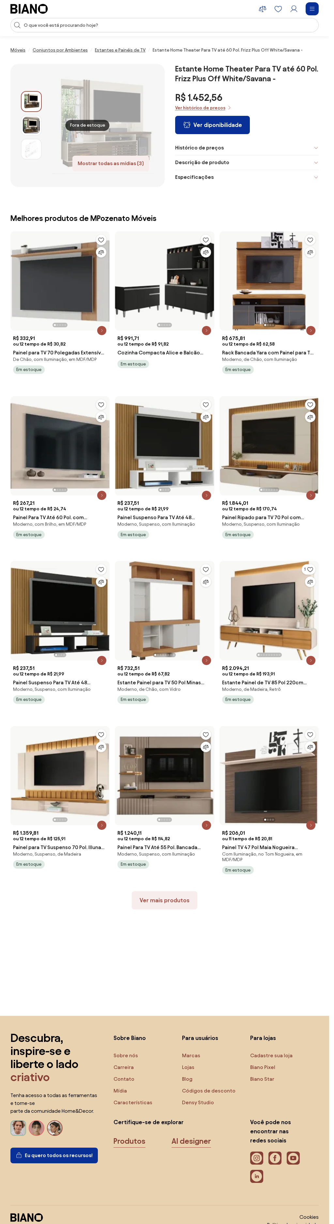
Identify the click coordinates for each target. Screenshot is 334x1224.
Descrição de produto (202, 162)
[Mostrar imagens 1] (31, 101)
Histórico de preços (199, 147)
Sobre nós (126, 1055)
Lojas (188, 1067)
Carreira (124, 1067)
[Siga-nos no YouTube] (293, 1158)
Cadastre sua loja (271, 1055)
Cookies (309, 1217)
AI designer (191, 1141)
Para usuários (200, 1038)
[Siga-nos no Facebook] (274, 1158)
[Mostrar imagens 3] (31, 149)
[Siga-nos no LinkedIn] (256, 1176)
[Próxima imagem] (104, 279)
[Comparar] (101, 252)
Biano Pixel (262, 1067)
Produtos (129, 1141)
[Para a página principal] (29, 9)
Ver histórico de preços (200, 107)
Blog (187, 1079)
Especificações (194, 177)
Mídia (120, 1090)
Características (133, 1102)
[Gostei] (101, 240)
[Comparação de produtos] (262, 8)
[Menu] (312, 8)
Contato (124, 1079)
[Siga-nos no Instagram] (256, 1158)
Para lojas (263, 1038)
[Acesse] (293, 8)
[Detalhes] (101, 330)
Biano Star (262, 1079)
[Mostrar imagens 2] (31, 125)
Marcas (191, 1055)
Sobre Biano (130, 1038)
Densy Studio (198, 1102)
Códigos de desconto (208, 1090)
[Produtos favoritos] (278, 8)
